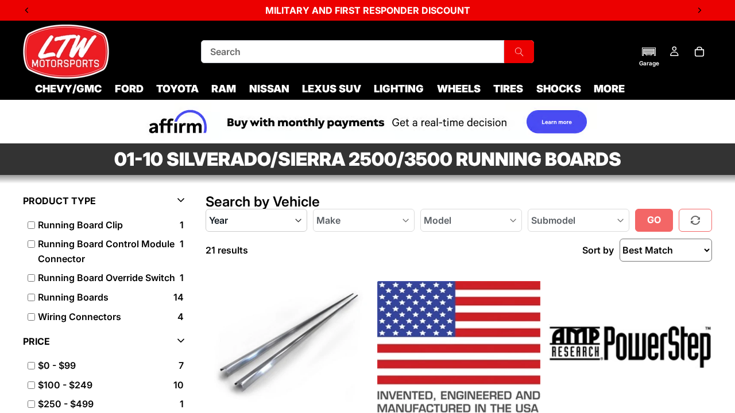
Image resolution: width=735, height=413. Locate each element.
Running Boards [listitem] (73, 297)
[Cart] (699, 51)
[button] (649, 56)
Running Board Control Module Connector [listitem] (106, 251)
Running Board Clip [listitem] (80, 225)
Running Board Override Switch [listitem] (106, 277)
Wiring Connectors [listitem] (79, 316)
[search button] (519, 51)
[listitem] (106, 366)
